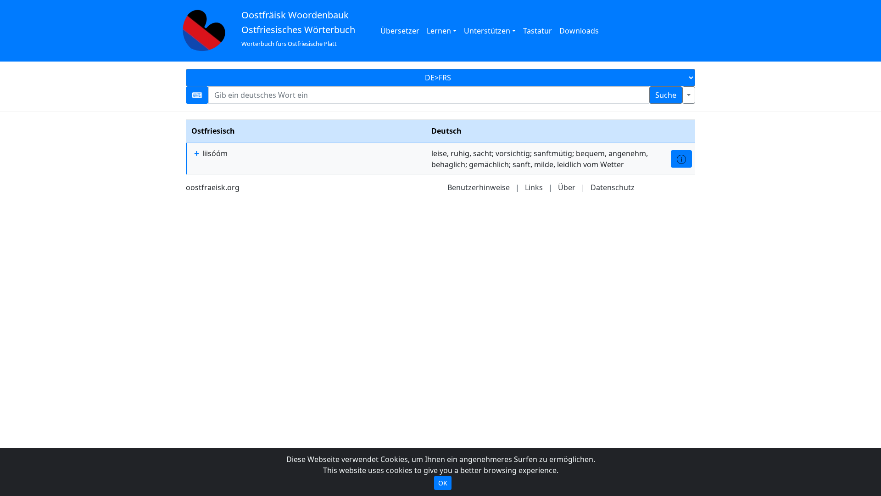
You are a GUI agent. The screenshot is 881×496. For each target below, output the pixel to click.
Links (534, 187)
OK (442, 483)
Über (566, 187)
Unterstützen (487, 31)
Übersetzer (399, 31)
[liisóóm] (681, 159)
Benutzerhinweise (478, 187)
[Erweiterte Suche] (688, 95)
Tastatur (537, 31)
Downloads (579, 31)
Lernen (439, 31)
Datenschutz (613, 187)
